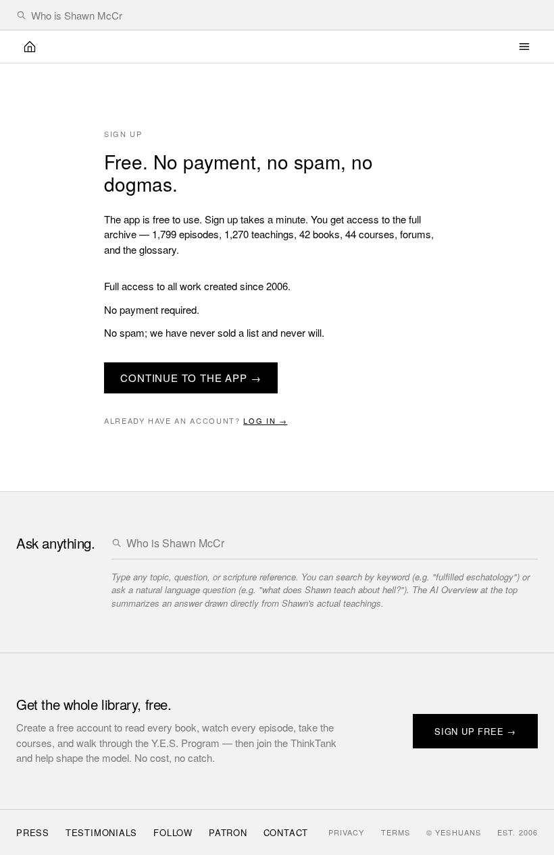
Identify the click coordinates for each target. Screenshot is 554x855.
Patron (228, 832)
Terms (396, 832)
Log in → (265, 420)
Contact (285, 832)
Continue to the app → (190, 377)
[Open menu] (524, 46)
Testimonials (101, 832)
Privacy (346, 832)
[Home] (29, 46)
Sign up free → (475, 731)
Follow (173, 832)
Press (32, 832)
